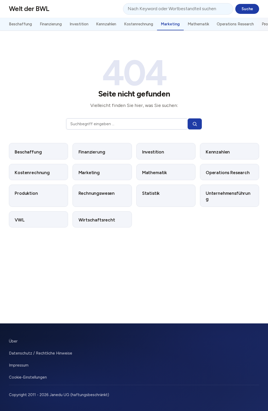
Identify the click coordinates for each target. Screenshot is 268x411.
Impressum (19, 365)
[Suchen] (195, 124)
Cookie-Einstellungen (28, 377)
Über (13, 341)
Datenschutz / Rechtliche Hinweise (40, 353)
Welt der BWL (29, 9)
